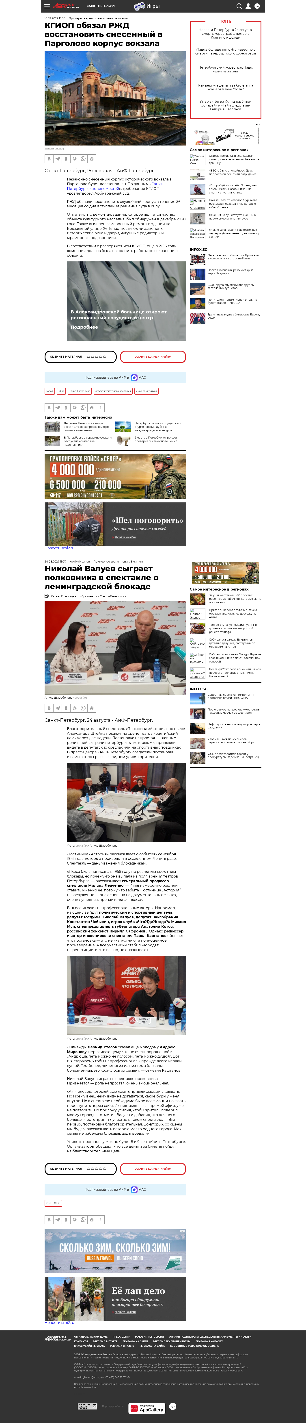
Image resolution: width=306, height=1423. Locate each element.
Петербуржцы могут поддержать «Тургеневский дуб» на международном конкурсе (158, 426)
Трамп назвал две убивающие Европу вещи (234, 316)
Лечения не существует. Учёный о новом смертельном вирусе (232, 216)
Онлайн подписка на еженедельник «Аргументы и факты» (210, 1336)
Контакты (81, 1341)
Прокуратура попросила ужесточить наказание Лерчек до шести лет (234, 711)
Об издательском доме (91, 1336)
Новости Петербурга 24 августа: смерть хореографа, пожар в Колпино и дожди (225, 33)
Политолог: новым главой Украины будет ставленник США (232, 301)
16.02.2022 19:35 (55, 18)
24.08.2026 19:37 (55, 561)
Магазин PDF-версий (149, 1336)
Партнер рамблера (112, 1406)
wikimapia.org (54, 148)
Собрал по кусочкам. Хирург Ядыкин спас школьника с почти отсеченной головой (235, 658)
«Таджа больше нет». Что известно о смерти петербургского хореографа (225, 51)
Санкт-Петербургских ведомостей (115, 186)
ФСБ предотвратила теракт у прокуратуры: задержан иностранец (233, 755)
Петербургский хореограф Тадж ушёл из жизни (225, 69)
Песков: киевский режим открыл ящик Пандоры (231, 272)
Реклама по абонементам (171, 1341)
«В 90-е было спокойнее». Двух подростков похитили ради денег (232, 172)
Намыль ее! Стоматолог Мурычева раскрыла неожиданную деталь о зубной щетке (233, 203)
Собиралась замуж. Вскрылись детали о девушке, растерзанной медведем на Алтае (232, 643)
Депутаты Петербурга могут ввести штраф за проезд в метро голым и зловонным (86, 426)
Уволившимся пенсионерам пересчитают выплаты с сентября (231, 741)
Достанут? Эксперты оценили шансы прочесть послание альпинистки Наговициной (235, 672)
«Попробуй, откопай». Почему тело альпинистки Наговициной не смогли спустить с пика (234, 189)
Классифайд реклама (89, 1346)
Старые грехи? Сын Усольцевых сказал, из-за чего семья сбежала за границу (234, 159)
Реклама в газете (105, 1341)
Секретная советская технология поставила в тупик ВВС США (231, 696)
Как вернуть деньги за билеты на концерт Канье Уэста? (225, 87)
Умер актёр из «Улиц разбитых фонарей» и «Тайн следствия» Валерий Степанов (225, 105)
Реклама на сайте (135, 1341)
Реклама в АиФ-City (209, 1341)
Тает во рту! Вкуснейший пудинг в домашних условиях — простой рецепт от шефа (233, 628)
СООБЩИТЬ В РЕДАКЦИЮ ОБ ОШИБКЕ (194, 1346)
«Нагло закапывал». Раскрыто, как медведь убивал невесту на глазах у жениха (234, 233)
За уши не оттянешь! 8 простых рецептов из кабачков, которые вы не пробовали (235, 598)
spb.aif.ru (81, 697)
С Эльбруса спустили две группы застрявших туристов (231, 286)
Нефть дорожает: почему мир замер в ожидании (234, 726)
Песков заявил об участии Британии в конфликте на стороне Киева (233, 257)
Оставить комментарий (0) (153, 356)
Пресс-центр (121, 1336)
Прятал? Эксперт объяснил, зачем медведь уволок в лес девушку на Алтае (233, 613)
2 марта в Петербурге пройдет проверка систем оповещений (156, 439)
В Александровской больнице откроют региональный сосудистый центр (119, 314)
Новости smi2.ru (59, 548)
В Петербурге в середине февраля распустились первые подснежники (88, 441)
